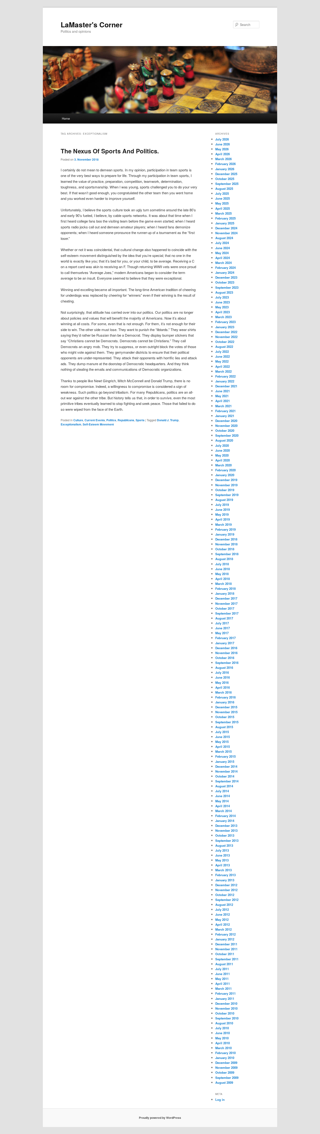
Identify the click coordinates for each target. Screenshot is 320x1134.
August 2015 (224, 727)
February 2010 (225, 1053)
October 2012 (224, 895)
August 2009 (224, 1082)
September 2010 (226, 1018)
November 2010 (226, 1008)
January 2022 (224, 381)
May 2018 (222, 574)
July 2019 (222, 504)
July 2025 (222, 193)
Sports (140, 420)
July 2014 (222, 791)
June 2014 (222, 796)
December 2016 (226, 648)
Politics (111, 420)
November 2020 (226, 425)
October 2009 (224, 1072)
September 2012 (226, 899)
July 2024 (222, 243)
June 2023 (222, 302)
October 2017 (224, 608)
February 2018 (225, 588)
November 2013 (226, 830)
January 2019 (224, 534)
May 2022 (222, 361)
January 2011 (224, 998)
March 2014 (223, 811)
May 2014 (222, 801)
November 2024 (226, 233)
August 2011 (224, 964)
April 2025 (222, 208)
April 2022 (222, 366)
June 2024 (222, 248)
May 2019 (222, 514)
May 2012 (222, 919)
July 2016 (222, 672)
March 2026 (223, 159)
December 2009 (226, 1062)
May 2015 (222, 741)
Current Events (95, 420)
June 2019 (222, 509)
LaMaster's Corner (92, 24)
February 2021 (225, 411)
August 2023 (224, 292)
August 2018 (224, 559)
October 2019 (224, 490)
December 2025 (226, 174)
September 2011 (226, 959)
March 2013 (223, 870)
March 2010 (223, 1048)
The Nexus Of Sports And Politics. (110, 151)
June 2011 (222, 974)
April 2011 (222, 983)
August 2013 (224, 845)
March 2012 (223, 929)
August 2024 (224, 238)
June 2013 (222, 855)
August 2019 (224, 499)
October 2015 (224, 717)
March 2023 (223, 317)
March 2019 (223, 524)
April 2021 (222, 401)
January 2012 (224, 939)
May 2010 (222, 1038)
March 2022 (223, 371)
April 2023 (222, 312)
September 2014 (226, 781)
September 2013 (226, 840)
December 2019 (226, 480)
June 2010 (222, 1033)
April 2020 (222, 460)
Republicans (126, 420)
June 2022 (222, 356)
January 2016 (224, 702)
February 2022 (225, 376)
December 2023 (226, 277)
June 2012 (222, 914)
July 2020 (222, 445)
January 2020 (224, 475)
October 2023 (224, 282)
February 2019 (225, 529)
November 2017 (226, 603)
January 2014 (224, 820)
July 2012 (222, 909)
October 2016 (224, 657)
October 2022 (224, 341)
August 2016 (224, 667)
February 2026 (225, 164)
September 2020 (226, 435)
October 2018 (224, 549)
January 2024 (224, 272)
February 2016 (225, 697)
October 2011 (224, 954)
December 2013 (226, 825)
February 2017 (225, 638)
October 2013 (224, 835)
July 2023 (222, 297)
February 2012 (225, 934)
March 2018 (223, 583)
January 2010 (224, 1057)
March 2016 (223, 692)
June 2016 (222, 677)
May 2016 (222, 682)
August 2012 (224, 904)
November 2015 (226, 712)
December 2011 (226, 944)
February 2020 (225, 470)
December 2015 (226, 707)
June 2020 (222, 450)
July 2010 (222, 1028)
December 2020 (226, 420)
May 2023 (222, 307)
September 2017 (226, 613)
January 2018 (224, 593)
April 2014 (222, 806)
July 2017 (222, 623)
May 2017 (222, 633)
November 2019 (226, 485)
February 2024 (225, 267)
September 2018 (226, 554)
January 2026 (224, 169)
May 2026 (222, 149)
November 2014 (226, 771)
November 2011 (226, 949)
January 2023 (224, 327)
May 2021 (222, 396)
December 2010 (226, 1003)
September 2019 (226, 495)
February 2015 (225, 756)
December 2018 (226, 539)
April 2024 (222, 258)
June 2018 (222, 569)
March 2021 (223, 406)
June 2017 (222, 628)
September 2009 (226, 1077)
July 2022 (222, 351)
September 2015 (226, 722)
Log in (220, 1099)
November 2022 (226, 337)
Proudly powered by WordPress (160, 1118)
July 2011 (222, 969)
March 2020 (223, 465)
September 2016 (226, 662)
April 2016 (222, 687)
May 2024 (222, 253)
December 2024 (226, 228)
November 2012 (226, 890)
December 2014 (226, 766)
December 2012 (226, 885)
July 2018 (222, 564)
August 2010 (224, 1023)
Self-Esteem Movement (98, 424)
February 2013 (225, 875)
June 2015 (222, 736)
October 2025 (224, 178)
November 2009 (226, 1067)
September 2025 (226, 183)
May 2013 (222, 860)
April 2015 (222, 746)
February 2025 (225, 218)
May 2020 (222, 455)
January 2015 (224, 761)
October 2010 (224, 1013)
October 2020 (224, 430)
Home (66, 118)
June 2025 (222, 198)
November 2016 (226, 653)
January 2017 (224, 643)
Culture (78, 420)
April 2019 (222, 519)
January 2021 (224, 416)
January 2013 (224, 880)
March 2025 (223, 213)
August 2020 (224, 440)
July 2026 (222, 139)
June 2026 (222, 144)
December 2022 (226, 332)
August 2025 (224, 188)
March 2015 (223, 751)
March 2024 (223, 262)
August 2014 (224, 786)
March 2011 (223, 988)
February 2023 (225, 322)
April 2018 (222, 578)
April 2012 (222, 924)
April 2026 (222, 154)
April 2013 (222, 865)
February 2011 (225, 993)
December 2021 (226, 386)
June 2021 (222, 391)
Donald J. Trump (168, 420)
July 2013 (222, 850)
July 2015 (222, 732)
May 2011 (222, 978)
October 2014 (224, 776)
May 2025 (222, 203)
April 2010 (222, 1043)
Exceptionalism (71, 424)
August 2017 (224, 618)
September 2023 (226, 287)
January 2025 (224, 223)
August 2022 (224, 346)
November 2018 (226, 544)
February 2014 (225, 816)
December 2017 (226, 598)
